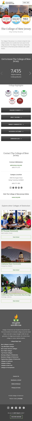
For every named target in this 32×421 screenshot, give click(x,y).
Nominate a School (16, 380)
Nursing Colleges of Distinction (9, 355)
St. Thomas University (9, 231)
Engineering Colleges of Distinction (10, 359)
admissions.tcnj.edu (16, 165)
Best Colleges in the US (7, 344)
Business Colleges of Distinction (9, 357)
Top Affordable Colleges (7, 346)
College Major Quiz (16, 341)
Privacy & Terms (16, 387)
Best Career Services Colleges (9, 348)
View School (16, 237)
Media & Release (16, 384)
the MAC (20, 398)
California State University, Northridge (16, 295)
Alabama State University (11, 264)
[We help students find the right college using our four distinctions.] (8, 2)
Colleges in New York (6, 365)
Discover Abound (16, 416)
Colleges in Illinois (6, 363)
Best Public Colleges (6, 350)
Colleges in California (7, 361)
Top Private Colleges (6, 353)
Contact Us (16, 376)
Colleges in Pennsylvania (7, 367)
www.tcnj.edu (16, 197)
